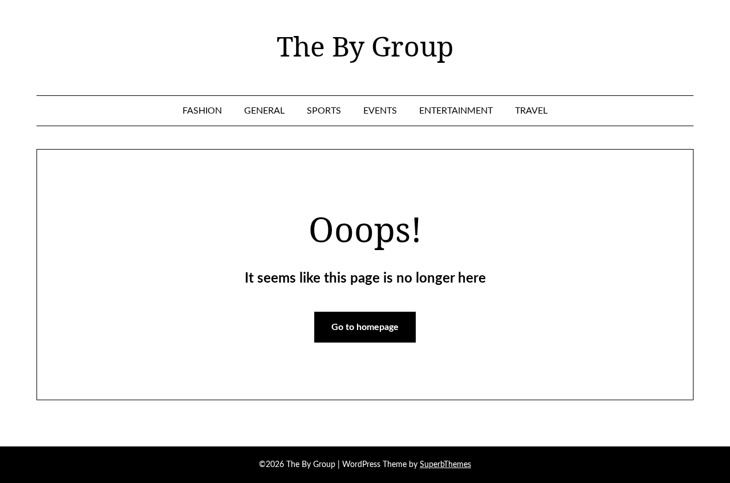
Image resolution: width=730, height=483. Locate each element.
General (264, 110)
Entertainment (456, 110)
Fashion (202, 110)
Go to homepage (365, 327)
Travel (531, 110)
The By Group (365, 46)
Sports (324, 110)
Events (380, 110)
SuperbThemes (445, 465)
